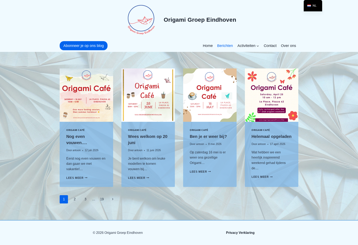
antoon (77, 150)
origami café (75, 130)
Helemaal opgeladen (271, 136)
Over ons (288, 46)
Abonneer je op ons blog (83, 46)
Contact (270, 46)
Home (208, 46)
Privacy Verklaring (240, 232)
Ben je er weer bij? (208, 136)
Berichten (225, 46)
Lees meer (76, 177)
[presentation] (86, 95)
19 (102, 199)
